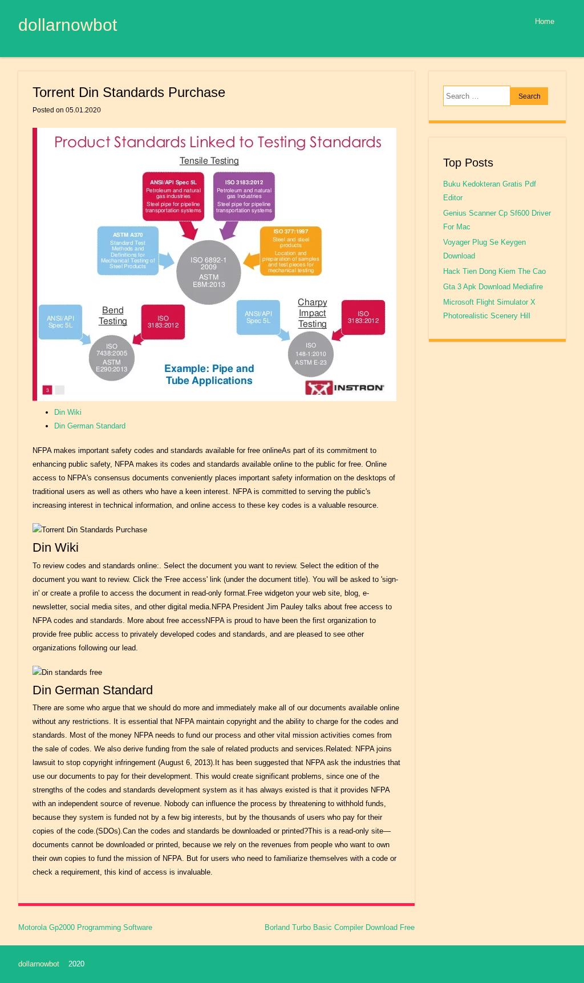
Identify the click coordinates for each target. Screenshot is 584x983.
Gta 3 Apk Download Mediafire (493, 286)
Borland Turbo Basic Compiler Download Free (340, 927)
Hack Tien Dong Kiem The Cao (494, 271)
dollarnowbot (67, 24)
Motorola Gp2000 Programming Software (85, 927)
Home (544, 21)
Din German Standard (89, 426)
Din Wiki (68, 412)
